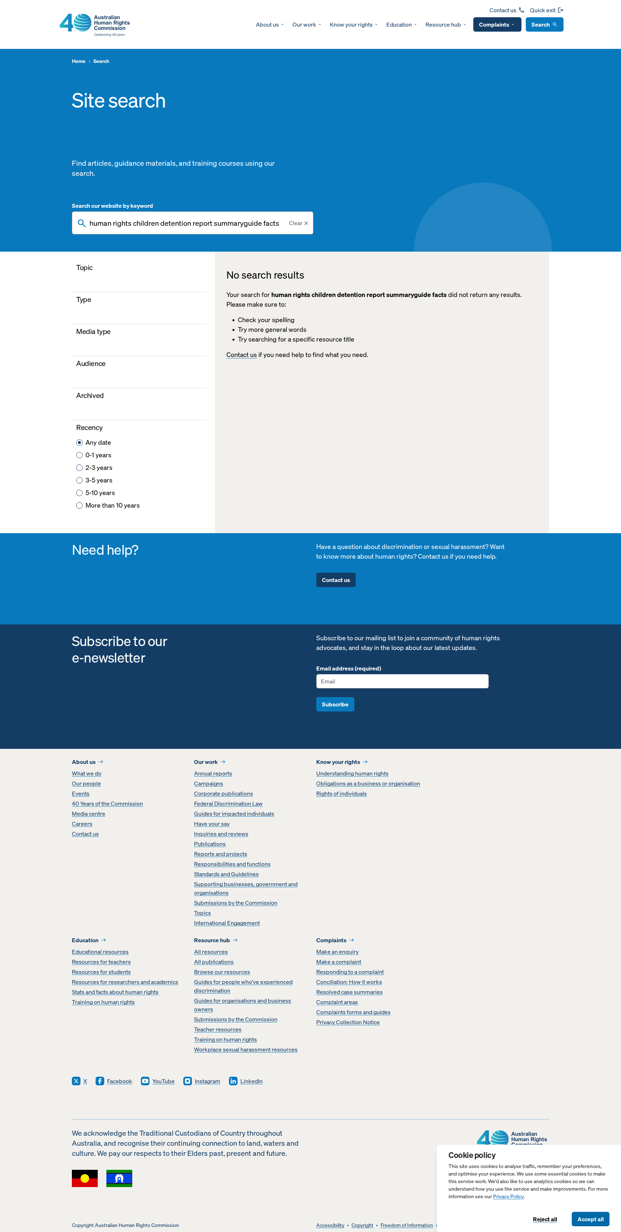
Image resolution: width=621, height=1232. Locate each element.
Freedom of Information (407, 1225)
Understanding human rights (352, 773)
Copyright (362, 1225)
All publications (214, 961)
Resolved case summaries (349, 992)
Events (80, 793)
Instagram (207, 1081)
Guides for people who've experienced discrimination (243, 986)
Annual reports (213, 773)
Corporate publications (223, 793)
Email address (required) (348, 668)
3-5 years (99, 480)
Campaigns (208, 783)
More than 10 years (113, 505)
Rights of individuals (341, 793)
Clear (296, 223)
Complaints (494, 24)
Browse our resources (222, 971)
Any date (98, 442)
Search (541, 24)
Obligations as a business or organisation (368, 783)
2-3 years (99, 467)
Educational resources (100, 951)
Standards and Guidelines (226, 874)
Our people (86, 783)
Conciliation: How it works (349, 981)
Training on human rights (103, 1002)
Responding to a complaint (350, 971)
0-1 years (98, 455)
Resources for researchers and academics (125, 981)
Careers (82, 823)
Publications (210, 843)
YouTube (163, 1081)
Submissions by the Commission (235, 902)
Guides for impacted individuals (234, 813)
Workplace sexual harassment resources (246, 1049)
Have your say (212, 823)
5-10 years (100, 493)
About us (267, 24)
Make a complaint (338, 961)
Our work (304, 24)
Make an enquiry (337, 951)
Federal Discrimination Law (228, 803)
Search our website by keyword (112, 205)
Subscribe (335, 704)
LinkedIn (251, 1081)
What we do (86, 773)
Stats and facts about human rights (115, 992)
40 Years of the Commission (107, 803)
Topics (202, 912)
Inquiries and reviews (221, 833)
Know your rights (351, 24)
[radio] (79, 442)
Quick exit (543, 10)
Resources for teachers (101, 961)
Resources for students (101, 971)
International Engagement (227, 923)
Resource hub (443, 24)
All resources (211, 951)
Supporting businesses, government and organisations (246, 888)
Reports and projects (220, 853)
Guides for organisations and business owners (242, 1004)
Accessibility (330, 1225)
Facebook (119, 1081)
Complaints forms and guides (353, 1012)
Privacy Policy (508, 1196)
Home (79, 61)
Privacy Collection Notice (348, 1022)
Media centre (88, 813)
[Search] (82, 223)
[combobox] (192, 222)
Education (399, 24)
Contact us (502, 10)
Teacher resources (218, 1029)
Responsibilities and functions (232, 864)
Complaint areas (337, 1002)
